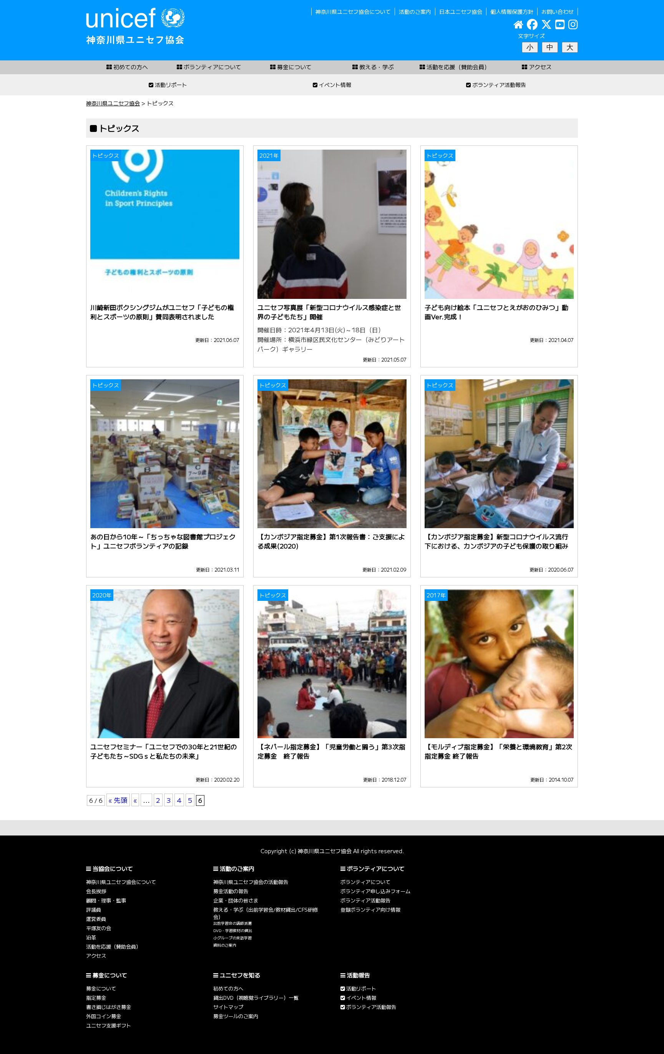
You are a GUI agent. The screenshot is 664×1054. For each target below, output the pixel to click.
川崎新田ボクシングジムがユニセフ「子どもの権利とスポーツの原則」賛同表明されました (162, 312)
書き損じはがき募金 (108, 1007)
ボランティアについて (365, 882)
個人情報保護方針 (511, 11)
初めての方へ (228, 988)
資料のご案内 (224, 945)
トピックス (105, 155)
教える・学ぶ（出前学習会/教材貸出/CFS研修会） (265, 913)
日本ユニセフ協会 (460, 11)
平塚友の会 (98, 928)
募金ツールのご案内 (235, 1016)
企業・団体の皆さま (235, 900)
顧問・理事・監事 (106, 900)
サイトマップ (228, 1007)
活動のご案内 (415, 11)
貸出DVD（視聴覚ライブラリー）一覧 (256, 997)
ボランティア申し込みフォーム (375, 891)
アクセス (96, 955)
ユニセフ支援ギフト (108, 1025)
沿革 (91, 937)
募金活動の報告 (230, 891)
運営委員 (96, 918)
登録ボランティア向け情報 (370, 909)
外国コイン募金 (103, 1016)
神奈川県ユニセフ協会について (353, 11)
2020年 (101, 595)
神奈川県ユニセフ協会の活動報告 (250, 882)
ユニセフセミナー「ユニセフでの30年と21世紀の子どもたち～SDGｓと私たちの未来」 (163, 751)
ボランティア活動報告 (365, 900)
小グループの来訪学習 (232, 938)
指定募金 (96, 997)
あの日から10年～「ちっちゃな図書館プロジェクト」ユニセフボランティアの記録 (163, 541)
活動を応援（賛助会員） (113, 946)
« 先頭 (118, 800)
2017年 (436, 595)
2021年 (269, 155)
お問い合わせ (557, 11)
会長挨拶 (96, 891)
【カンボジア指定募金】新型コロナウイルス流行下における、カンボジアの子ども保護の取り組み (496, 541)
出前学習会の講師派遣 (232, 923)
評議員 (93, 909)
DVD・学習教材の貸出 (232, 930)
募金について (101, 988)
